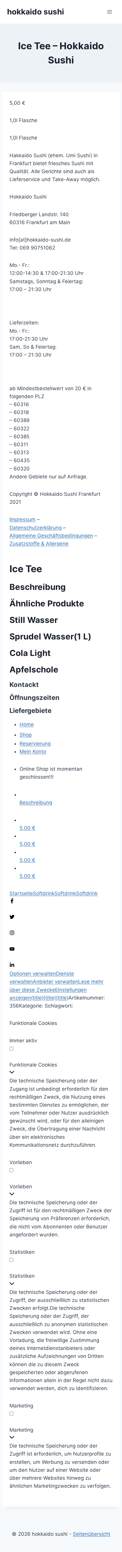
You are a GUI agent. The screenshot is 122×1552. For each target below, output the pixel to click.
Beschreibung (36, 802)
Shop (26, 735)
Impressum (22, 519)
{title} (37, 998)
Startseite (21, 893)
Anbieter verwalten (55, 982)
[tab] (66, 799)
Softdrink (43, 893)
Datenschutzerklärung (35, 528)
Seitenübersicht (91, 1534)
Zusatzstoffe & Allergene (38, 544)
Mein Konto (33, 751)
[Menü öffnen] (109, 11)
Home (27, 724)
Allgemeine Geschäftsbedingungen (51, 536)
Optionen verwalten (32, 974)
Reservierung (35, 744)
